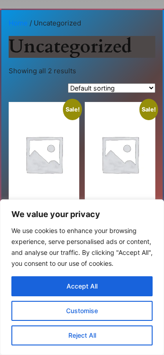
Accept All (82, 286)
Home (18, 23)
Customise (82, 310)
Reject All (82, 335)
